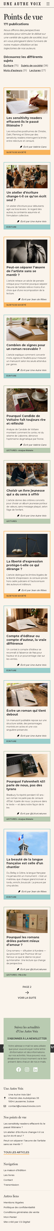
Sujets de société (32, 65)
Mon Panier (10, 1217)
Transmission (11, 1184)
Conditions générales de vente (21, 1212)
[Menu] (48, 3)
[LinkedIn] (35, 1069)
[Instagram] (27, 1069)
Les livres (9, 1175)
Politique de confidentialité (19, 1207)
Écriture (9, 65)
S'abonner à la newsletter (27, 1038)
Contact (8, 1179)
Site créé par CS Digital (17, 1221)
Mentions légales (14, 1202)
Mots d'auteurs (13, 70)
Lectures (35, 70)
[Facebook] (18, 1069)
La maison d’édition (15, 1170)
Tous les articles (16, 1152)
